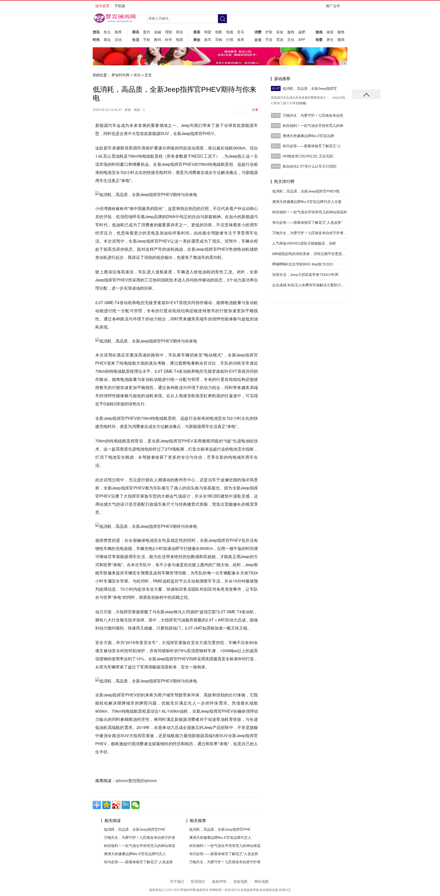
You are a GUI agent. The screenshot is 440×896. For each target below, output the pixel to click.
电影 (218, 32)
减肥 (301, 32)
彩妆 (279, 32)
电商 (179, 40)
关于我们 (177, 882)
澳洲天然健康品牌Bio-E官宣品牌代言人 (135, 854)
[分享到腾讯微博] (126, 805)
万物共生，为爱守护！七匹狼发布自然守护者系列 (311, 233)
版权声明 (219, 882)
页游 (279, 40)
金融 (157, 32)
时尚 (96, 40)
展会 (107, 40)
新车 (207, 40)
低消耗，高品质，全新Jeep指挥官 (310, 88)
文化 (290, 40)
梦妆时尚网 (120, 75)
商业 (179, 32)
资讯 (96, 32)
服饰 (290, 32)
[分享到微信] (135, 805)
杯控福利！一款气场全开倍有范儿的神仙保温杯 (309, 212)
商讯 (135, 32)
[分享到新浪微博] (116, 805)
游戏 (319, 32)
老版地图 (240, 882)
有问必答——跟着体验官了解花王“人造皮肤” (307, 222)
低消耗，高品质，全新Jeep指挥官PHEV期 (305, 191)
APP (301, 40)
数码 (157, 40)
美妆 (196, 40)
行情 (229, 40)
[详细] (302, 103)
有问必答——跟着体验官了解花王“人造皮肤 (138, 862)
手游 (268, 40)
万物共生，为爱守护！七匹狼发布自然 (313, 115)
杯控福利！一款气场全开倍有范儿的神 (313, 126)
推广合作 (333, 6)
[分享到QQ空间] (106, 805)
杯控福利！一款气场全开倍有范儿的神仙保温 (139, 846)
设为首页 (102, 6)
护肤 (268, 32)
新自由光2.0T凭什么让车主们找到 (309, 166)
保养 (240, 40)
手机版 (120, 6)
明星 (207, 32)
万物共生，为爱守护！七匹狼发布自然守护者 (139, 837)
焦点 (107, 32)
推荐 (118, 32)
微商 (341, 40)
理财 (168, 32)
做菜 (330, 32)
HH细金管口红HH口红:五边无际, (308, 156)
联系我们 (198, 882)
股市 (146, 32)
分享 (255, 110)
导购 (218, 40)
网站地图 (261, 882)
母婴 (319, 40)
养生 (330, 40)
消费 (258, 32)
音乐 (240, 32)
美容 (196, 32)
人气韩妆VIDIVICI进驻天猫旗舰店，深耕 (304, 243)
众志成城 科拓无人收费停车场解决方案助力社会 (310, 285)
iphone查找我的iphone (136, 781)
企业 (258, 40)
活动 (118, 40)
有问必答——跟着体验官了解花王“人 (312, 146)
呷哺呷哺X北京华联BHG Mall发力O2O (302, 264)
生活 (135, 40)
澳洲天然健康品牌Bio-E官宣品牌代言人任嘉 (306, 202)
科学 (168, 40)
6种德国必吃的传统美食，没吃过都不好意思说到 (310, 254)
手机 (146, 40)
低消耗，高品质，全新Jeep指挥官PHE (134, 829)
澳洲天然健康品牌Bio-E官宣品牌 (308, 136)
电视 (229, 32)
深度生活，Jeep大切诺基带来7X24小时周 (305, 275)
